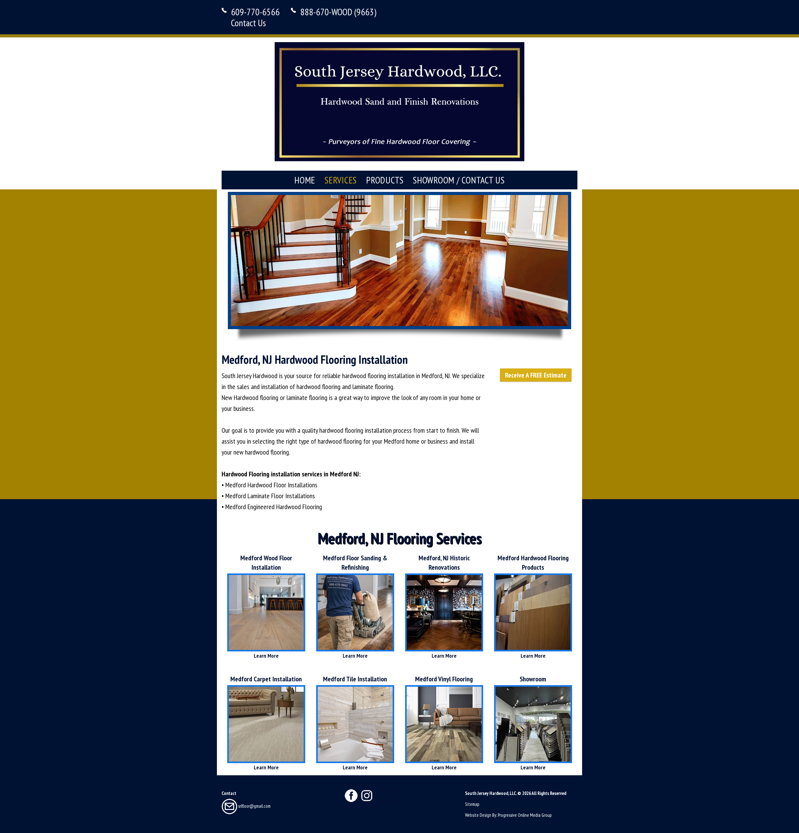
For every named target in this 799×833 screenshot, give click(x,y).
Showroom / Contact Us (459, 180)
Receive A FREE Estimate (535, 375)
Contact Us (248, 23)
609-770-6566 (255, 12)
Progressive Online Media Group (525, 815)
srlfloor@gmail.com (254, 806)
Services (341, 180)
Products (385, 180)
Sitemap (472, 804)
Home (304, 180)
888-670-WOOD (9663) (338, 12)
